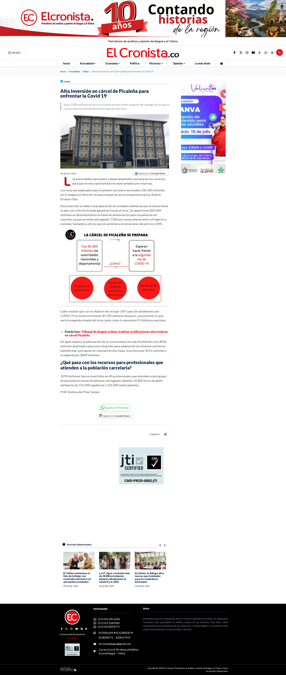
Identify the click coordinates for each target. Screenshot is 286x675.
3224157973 (122, 637)
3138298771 (105, 637)
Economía (112, 63)
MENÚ (16, 52)
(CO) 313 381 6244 (109, 619)
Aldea (86, 71)
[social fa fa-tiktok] (259, 52)
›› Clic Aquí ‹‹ (72, 637)
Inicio (66, 63)
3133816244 (105, 632)
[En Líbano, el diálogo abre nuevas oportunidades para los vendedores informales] (150, 560)
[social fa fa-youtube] (253, 52)
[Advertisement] (137, 491)
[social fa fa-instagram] (247, 52)
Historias (155, 63)
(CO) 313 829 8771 (109, 626)
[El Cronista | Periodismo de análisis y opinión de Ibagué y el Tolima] (143, 52)
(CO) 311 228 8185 (109, 623)
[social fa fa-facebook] (234, 52)
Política (134, 63)
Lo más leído (202, 63)
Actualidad (87, 63)
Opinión (178, 63)
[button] (266, 52)
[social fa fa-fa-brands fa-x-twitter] (241, 52)
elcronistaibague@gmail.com (115, 643)
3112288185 (123, 632)
